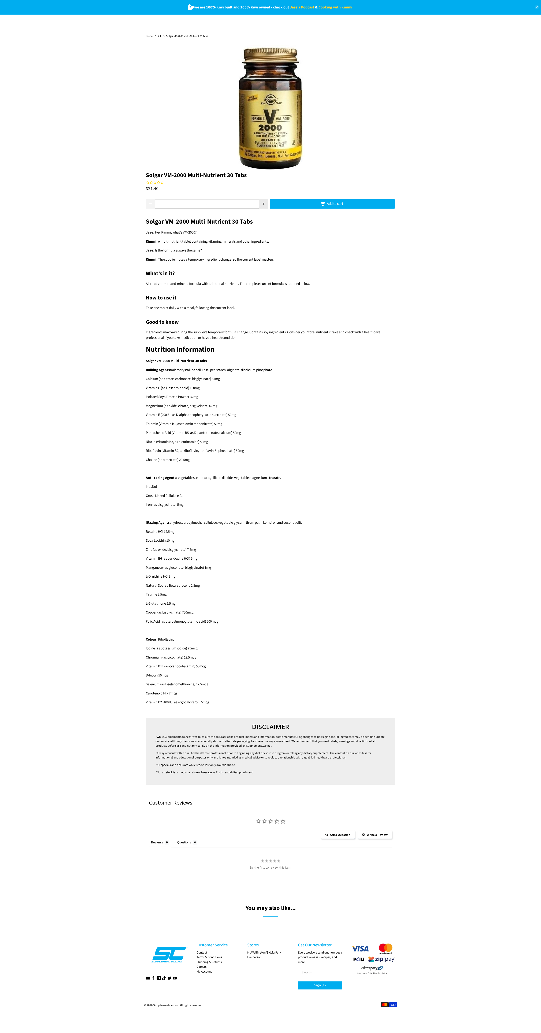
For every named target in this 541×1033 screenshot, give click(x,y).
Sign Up (320, 985)
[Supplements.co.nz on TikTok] (164, 979)
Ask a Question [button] (340, 835)
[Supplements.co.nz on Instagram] (159, 979)
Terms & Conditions (209, 957)
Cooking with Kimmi (335, 7)
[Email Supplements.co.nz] (148, 979)
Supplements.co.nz (176, 737)
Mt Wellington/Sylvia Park (264, 952)
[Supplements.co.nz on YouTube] (175, 979)
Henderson (254, 957)
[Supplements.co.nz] (169, 957)
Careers (201, 967)
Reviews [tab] (157, 842)
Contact (202, 952)
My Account (204, 971)
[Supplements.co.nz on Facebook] (153, 979)
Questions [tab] (184, 842)
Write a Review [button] (377, 835)
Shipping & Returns (209, 962)
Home (149, 36)
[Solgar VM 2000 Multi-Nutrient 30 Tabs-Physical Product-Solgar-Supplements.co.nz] (270, 108)
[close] (537, 7)
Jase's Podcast (302, 7)
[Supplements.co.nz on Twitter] (169, 979)
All (159, 36)
